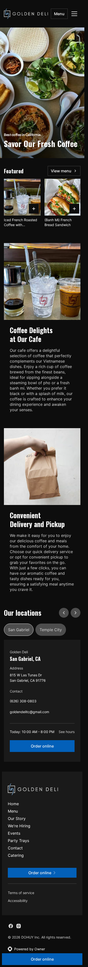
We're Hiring (19, 825)
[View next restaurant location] (75, 613)
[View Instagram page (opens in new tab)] (19, 926)
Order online (42, 746)
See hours (67, 732)
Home (13, 803)
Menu (59, 13)
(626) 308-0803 (23, 702)
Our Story (17, 818)
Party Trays (18, 840)
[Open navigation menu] (74, 14)
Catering (16, 855)
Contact (15, 847)
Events (14, 833)
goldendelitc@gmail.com (29, 713)
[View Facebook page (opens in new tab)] (11, 926)
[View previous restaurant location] (64, 613)
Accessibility (18, 901)
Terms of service (21, 893)
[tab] (18, 630)
